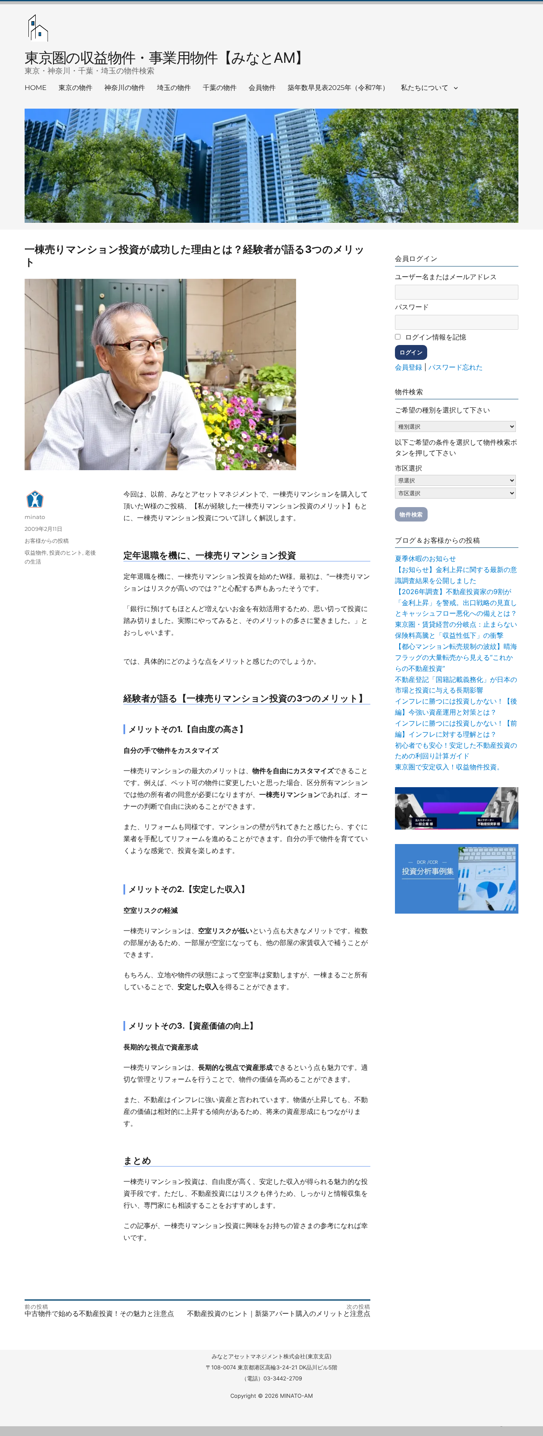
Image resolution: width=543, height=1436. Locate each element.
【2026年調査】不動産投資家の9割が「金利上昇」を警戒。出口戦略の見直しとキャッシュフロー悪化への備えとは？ (456, 602)
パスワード (412, 307)
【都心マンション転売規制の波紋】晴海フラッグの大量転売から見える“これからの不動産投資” (456, 657)
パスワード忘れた (455, 367)
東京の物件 (75, 88)
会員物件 (262, 88)
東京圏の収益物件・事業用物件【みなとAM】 (166, 57)
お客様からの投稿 (47, 540)
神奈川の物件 (124, 88)
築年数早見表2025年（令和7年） (338, 88)
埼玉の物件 (174, 88)
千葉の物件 (220, 88)
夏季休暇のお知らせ (425, 558)
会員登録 (408, 367)
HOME (36, 88)
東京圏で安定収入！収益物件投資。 (449, 767)
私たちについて (424, 88)
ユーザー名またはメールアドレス (446, 276)
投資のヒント (65, 552)
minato (35, 516)
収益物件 (36, 552)
